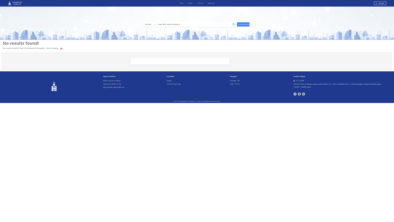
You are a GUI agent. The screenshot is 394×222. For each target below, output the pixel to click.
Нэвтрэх (381, 3)
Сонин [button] (190, 3)
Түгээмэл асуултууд (173, 84)
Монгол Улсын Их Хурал (112, 81)
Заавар (169, 81)
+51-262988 (300, 81)
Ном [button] (181, 3)
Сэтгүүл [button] (200, 3)
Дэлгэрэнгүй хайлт (244, 24)
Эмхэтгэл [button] (211, 3)
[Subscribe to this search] (61, 48)
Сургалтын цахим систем (112, 84)
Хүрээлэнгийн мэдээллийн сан (113, 87)
